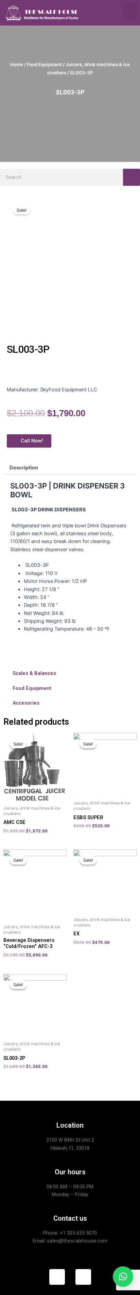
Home (16, 64)
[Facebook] (57, 1277)
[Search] (131, 177)
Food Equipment (44, 64)
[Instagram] (83, 1277)
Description (24, 468)
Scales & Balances (34, 673)
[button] (130, 11)
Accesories (26, 703)
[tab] (70, 468)
